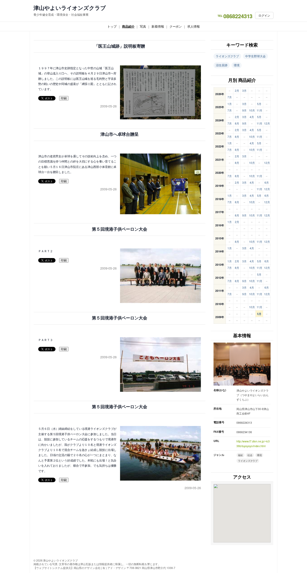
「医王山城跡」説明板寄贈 (119, 46)
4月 (252, 117)
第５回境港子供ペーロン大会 (119, 229)
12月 (267, 123)
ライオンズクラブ (227, 56)
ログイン (264, 15)
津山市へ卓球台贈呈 (119, 134)
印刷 (64, 98)
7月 (229, 97)
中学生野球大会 (255, 56)
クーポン (175, 26)
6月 (267, 182)
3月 (244, 90)
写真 (143, 26)
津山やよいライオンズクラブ (69, 7)
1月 (229, 104)
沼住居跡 (221, 65)
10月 (252, 110)
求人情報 (193, 26)
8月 (237, 123)
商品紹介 (128, 26)
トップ (112, 26)
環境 (237, 65)
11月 (260, 110)
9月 (244, 110)
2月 (237, 90)
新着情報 (157, 26)
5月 (259, 104)
